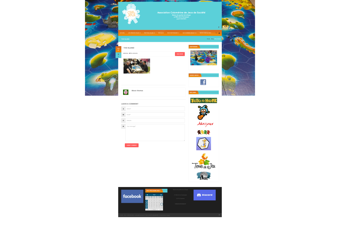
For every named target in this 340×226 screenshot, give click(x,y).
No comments (134, 53)
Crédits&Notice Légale (164, 215)
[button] (219, 33)
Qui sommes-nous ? (189, 33)
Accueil (122, 33)
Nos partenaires (172, 33)
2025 (148, 209)
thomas (126, 53)
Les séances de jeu (133, 33)
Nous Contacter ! (205, 33)
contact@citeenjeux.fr (180, 203)
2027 (160, 209)
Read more (180, 54)
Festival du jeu (149, 33)
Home (208, 39)
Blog (212, 39)
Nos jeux (161, 33)
